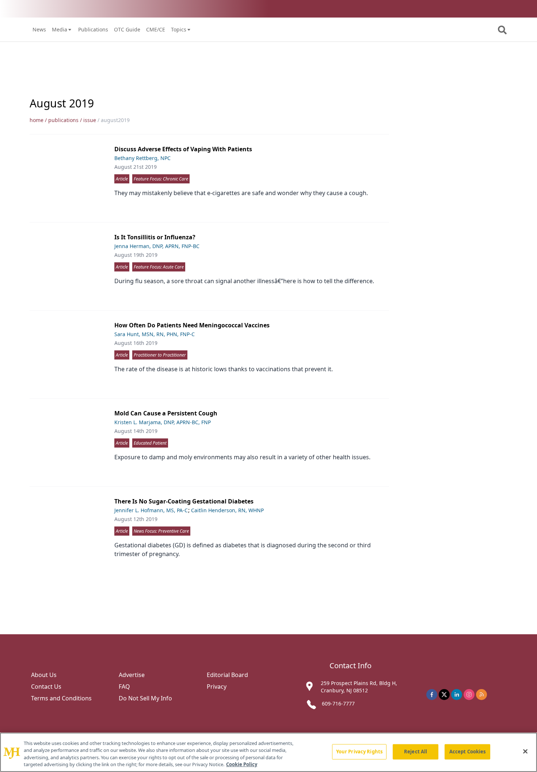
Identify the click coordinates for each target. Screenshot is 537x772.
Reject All (415, 751)
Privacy (216, 686)
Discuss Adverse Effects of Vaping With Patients (183, 149)
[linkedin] (456, 694)
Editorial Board (227, 675)
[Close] (525, 751)
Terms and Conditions (61, 698)
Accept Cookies (467, 751)
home (36, 120)
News (39, 29)
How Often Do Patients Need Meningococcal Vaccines (192, 325)
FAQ (124, 686)
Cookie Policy (241, 764)
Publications (93, 29)
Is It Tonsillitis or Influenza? (154, 237)
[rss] (481, 694)
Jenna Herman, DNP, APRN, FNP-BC (156, 246)
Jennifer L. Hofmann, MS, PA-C (151, 510)
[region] (268, 752)
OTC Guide (127, 29)
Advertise (132, 675)
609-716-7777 (338, 703)
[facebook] (431, 694)
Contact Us (46, 686)
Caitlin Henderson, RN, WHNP (227, 510)
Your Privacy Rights (359, 751)
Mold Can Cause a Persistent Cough (165, 413)
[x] (444, 694)
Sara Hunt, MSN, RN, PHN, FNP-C (154, 334)
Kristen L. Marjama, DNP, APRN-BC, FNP (162, 422)
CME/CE (155, 29)
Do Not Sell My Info (145, 698)
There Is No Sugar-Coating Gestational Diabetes (184, 501)
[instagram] (469, 694)
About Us (44, 675)
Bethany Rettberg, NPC (142, 158)
